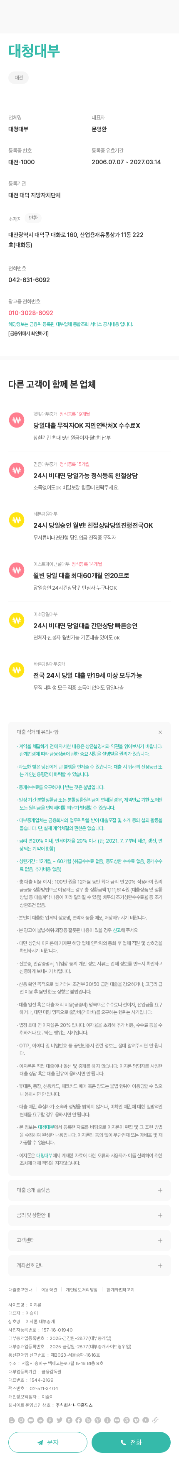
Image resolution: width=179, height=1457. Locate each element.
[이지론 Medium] (30, 1420)
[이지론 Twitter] (59, 1420)
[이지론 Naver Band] (88, 1420)
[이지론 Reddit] (40, 1420)
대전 (18, 77)
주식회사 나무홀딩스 (74, 1405)
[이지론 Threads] (126, 1420)
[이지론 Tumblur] (69, 1420)
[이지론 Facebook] (78, 1420)
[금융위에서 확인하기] (28, 333)
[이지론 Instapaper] (107, 1420)
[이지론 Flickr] (117, 1420)
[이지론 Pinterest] (50, 1420)
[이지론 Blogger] (11, 1420)
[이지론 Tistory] (97, 1420)
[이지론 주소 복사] (155, 1420)
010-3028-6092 (30, 313)
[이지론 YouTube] (145, 1420)
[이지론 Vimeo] (136, 1420)
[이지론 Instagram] (21, 1420)
